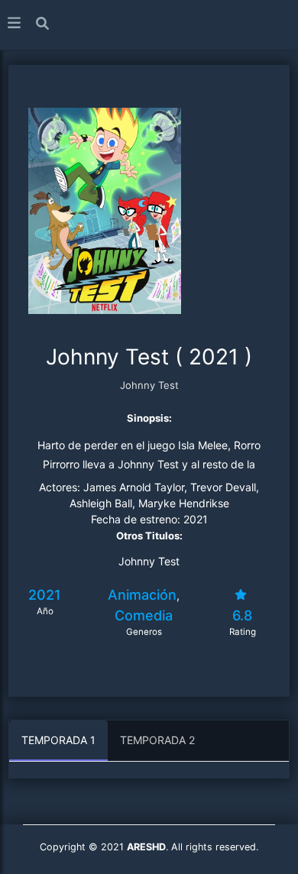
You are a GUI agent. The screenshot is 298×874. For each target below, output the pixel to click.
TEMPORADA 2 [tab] (157, 739)
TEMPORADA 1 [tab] (58, 739)
